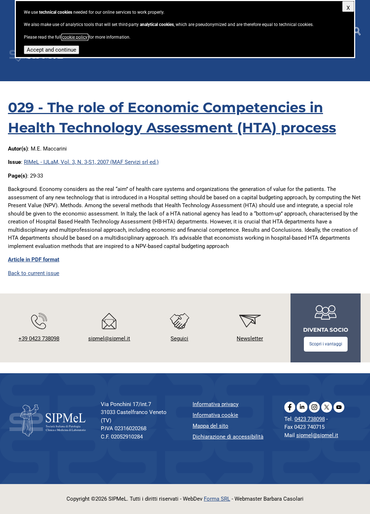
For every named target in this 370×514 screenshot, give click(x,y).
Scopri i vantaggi (325, 344)
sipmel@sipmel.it (317, 435)
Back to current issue (33, 273)
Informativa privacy (215, 404)
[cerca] (357, 31)
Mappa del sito (210, 426)
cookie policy (74, 37)
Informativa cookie (215, 415)
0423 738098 (309, 419)
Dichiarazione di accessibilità (228, 437)
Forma (217, 499)
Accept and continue (51, 50)
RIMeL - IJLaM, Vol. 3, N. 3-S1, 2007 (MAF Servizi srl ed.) (91, 162)
